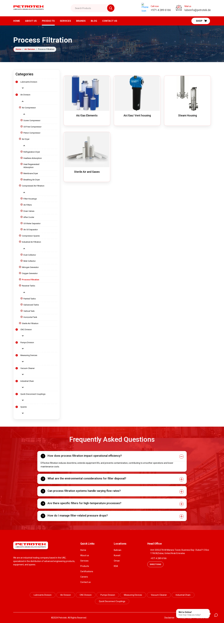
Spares (23, 407)
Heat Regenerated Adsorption (31, 165)
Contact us (85, 582)
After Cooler (28, 217)
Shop (199, 21)
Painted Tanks (29, 299)
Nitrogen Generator (30, 267)
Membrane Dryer (30, 173)
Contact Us (109, 21)
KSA (116, 566)
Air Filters (27, 205)
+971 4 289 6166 (159, 558)
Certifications (86, 571)
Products (48, 21)
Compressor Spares (31, 236)
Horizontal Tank (30, 317)
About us (31, 21)
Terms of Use (202, 617)
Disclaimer (169, 617)
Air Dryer (25, 139)
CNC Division (26, 329)
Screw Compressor (31, 120)
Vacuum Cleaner (27, 368)
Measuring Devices (28, 355)
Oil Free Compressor (32, 127)
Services (65, 21)
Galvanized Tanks (31, 305)
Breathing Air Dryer (31, 180)
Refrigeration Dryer (31, 152)
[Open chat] (216, 615)
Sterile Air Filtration (30, 323)
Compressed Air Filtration (33, 186)
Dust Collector (29, 255)
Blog (94, 21)
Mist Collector (29, 261)
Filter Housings (30, 199)
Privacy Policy (185, 617)
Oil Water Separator (32, 223)
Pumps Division (27, 342)
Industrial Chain (27, 381)
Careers (84, 577)
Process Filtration (30, 279)
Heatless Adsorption (32, 158)
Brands (81, 21)
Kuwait (117, 555)
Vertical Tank (29, 311)
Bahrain (117, 550)
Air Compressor (29, 108)
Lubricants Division (28, 82)
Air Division (29, 49)
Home (16, 21)
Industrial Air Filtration (31, 242)
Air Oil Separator (30, 229)
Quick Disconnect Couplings (32, 394)
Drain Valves (28, 211)
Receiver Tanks (28, 286)
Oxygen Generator (30, 273)
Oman (117, 561)
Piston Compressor (31, 133)
